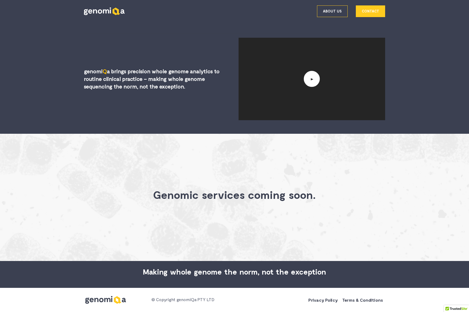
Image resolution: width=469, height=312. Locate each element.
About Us (332, 11)
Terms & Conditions (362, 300)
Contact (370, 11)
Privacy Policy (323, 300)
